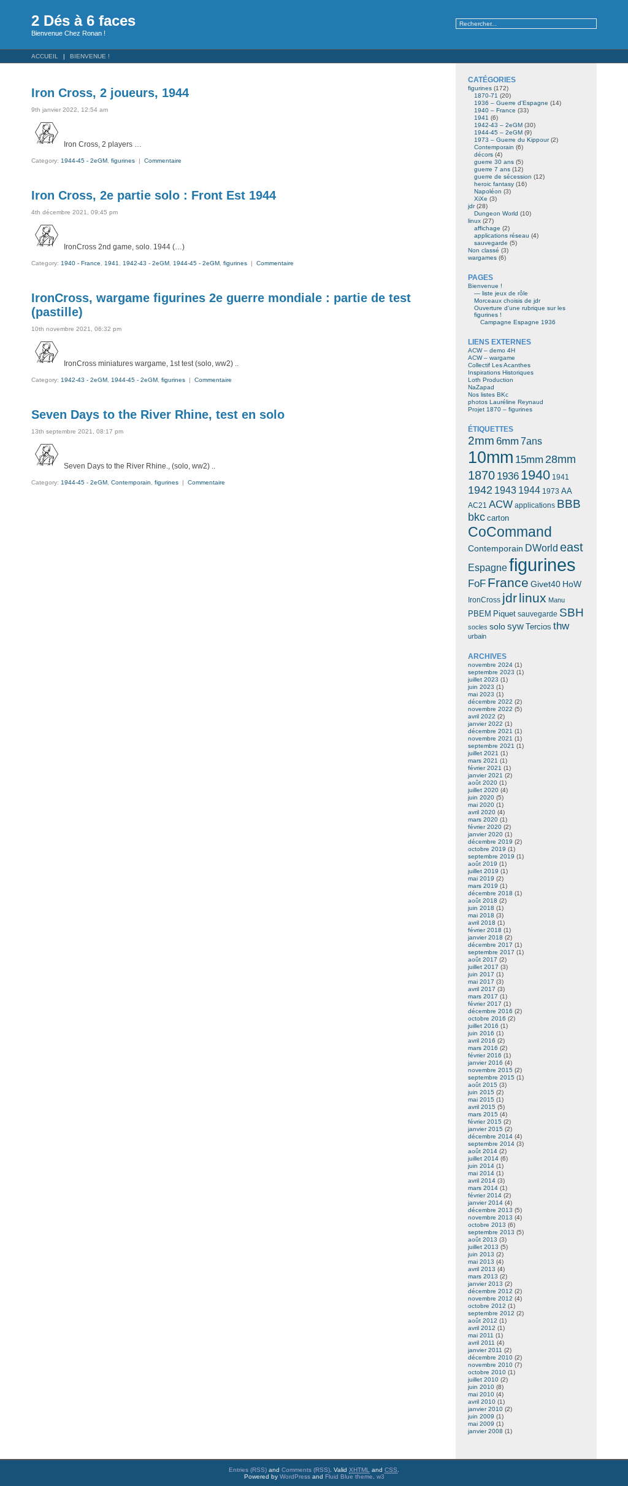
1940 (535, 475)
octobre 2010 (487, 1372)
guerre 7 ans (492, 169)
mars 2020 (483, 819)
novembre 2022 (490, 709)
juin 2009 (481, 1416)
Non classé (483, 250)
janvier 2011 (485, 1350)
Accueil (44, 56)
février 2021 (485, 767)
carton (498, 518)
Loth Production (490, 379)
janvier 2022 (485, 723)
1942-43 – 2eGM (498, 125)
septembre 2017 (491, 952)
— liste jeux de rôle (501, 293)
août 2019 (482, 863)
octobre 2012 (487, 1305)
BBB (569, 503)
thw (561, 626)
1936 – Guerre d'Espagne (511, 102)
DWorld (541, 548)
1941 (111, 263)
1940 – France (495, 110)
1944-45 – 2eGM (498, 132)
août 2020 (482, 782)
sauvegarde (491, 242)
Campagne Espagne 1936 (518, 322)
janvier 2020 (485, 834)
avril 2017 (482, 989)
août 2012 (482, 1320)
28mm (560, 459)
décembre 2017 (490, 944)
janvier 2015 (485, 1129)
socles (478, 627)
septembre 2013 (491, 1232)
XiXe (481, 198)
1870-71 (486, 95)
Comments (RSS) (305, 1469)
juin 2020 (481, 797)
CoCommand (510, 532)
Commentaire (163, 160)
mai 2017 (481, 981)
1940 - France (81, 263)
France (508, 582)
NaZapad (481, 387)
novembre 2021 (490, 738)
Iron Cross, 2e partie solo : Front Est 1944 (153, 195)
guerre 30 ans (494, 161)
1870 (481, 475)
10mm (490, 457)
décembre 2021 (490, 731)
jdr (471, 206)
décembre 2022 (490, 701)
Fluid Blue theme (349, 1476)
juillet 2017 (483, 966)
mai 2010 (481, 1394)
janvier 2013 (485, 1283)
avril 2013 (482, 1269)
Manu (556, 600)
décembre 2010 (490, 1357)
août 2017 (482, 959)
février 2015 (485, 1121)
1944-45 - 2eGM (84, 160)
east (571, 547)
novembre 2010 (490, 1364)
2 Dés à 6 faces (83, 20)
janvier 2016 (485, 1062)
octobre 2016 (487, 1018)
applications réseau (501, 235)
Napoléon (488, 191)
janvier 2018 (485, 937)
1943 (505, 490)
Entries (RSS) (248, 1469)
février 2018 (485, 930)
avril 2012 (482, 1328)
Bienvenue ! (90, 56)
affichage (487, 228)
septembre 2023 (491, 672)
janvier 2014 (485, 1202)
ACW (501, 504)
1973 (550, 491)
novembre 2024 (490, 664)
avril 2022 (482, 716)
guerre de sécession (503, 176)
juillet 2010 (483, 1379)
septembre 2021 (491, 745)
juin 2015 (481, 1092)
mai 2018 (481, 915)
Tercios (538, 626)
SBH (571, 612)
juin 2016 (481, 1033)
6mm (507, 441)
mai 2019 (481, 878)
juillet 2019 (483, 871)
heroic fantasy (494, 184)
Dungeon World (496, 213)
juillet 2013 (483, 1246)
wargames (482, 257)
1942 (480, 489)
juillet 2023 (483, 679)
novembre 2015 (490, 1070)
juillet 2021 (483, 753)
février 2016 (485, 1055)
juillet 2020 (483, 790)
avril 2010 (482, 1401)
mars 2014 (483, 1188)
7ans (531, 441)
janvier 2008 (485, 1431)
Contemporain (131, 482)
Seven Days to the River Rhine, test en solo (158, 414)
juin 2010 (481, 1386)
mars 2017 (483, 996)
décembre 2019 (490, 841)
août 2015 (482, 1084)
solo (497, 626)
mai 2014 (481, 1173)
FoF (477, 583)
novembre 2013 (490, 1217)
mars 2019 (483, 885)
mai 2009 (481, 1423)
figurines (123, 160)
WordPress (295, 1476)
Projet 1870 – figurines (500, 409)
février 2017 (485, 1003)
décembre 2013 (490, 1210)
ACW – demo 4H (491, 350)
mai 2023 (481, 694)
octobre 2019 (487, 849)
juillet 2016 (483, 1025)
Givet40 (545, 584)
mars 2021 (483, 760)
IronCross (484, 600)
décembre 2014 (490, 1136)
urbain (477, 636)
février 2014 (485, 1195)
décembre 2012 (490, 1291)
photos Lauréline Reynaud (505, 402)
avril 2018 (482, 922)
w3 (381, 1476)
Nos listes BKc (488, 394)
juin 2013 (481, 1254)
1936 (508, 476)
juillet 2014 (483, 1158)
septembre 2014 (491, 1143)
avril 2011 (481, 1342)
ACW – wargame (491, 357)
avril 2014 (482, 1180)
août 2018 (482, 900)
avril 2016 (482, 1040)
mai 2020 (481, 804)
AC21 (477, 505)
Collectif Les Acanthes (499, 365)
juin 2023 (481, 686)
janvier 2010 (485, 1409)
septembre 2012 (491, 1313)
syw (515, 626)
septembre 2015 (491, 1077)
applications (535, 505)
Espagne (487, 567)
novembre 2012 (490, 1298)
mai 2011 (481, 1335)
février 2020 (485, 826)
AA (566, 491)
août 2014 (482, 1151)
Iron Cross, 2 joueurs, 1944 (110, 92)
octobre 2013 (487, 1224)
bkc (476, 517)
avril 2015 (482, 1106)
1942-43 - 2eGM (146, 263)
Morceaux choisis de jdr (507, 300)
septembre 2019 (491, 856)
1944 (529, 490)
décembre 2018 (490, 893)
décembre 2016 (490, 1011)
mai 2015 (481, 1099)
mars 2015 (483, 1114)
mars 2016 (483, 1047)
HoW (571, 584)
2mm (481, 440)
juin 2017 (481, 974)
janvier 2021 (485, 775)
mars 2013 (483, 1276)
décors (483, 154)
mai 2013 (481, 1261)
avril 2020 (482, 812)
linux (474, 220)
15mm (529, 459)
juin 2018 (481, 907)
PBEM (479, 613)
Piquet (504, 613)
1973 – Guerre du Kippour (511, 139)
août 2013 (482, 1239)
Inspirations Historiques (501, 372)
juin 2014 (481, 1165)
